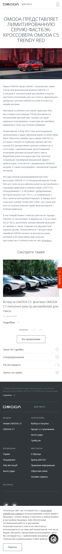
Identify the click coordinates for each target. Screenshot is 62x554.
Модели (7, 418)
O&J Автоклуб (10, 465)
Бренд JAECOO (38, 459)
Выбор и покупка (40, 423)
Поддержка (9, 459)
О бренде (36, 454)
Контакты (8, 484)
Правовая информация (43, 465)
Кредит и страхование (42, 429)
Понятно (12, 547)
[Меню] (58, 4)
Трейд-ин (36, 440)
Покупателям (37, 418)
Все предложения (31, 339)
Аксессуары (37, 434)
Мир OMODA (37, 448)
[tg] (6, 505)
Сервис (6, 454)
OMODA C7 (8, 429)
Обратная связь (39, 471)
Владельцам (9, 448)
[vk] (14, 505)
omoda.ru (46, 240)
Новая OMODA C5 (12, 423)
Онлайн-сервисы (39, 476)
